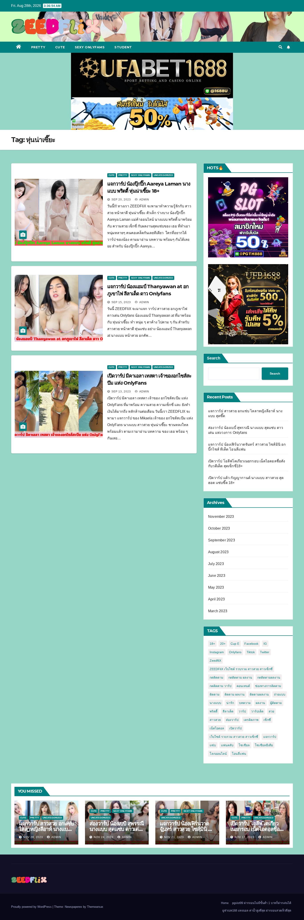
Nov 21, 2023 (174, 837)
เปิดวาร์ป (235, 728)
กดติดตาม (216, 677)
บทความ (245, 703)
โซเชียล (244, 745)
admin (144, 199)
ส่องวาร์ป (232, 720)
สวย (271, 711)
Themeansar (95, 906)
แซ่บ (213, 745)
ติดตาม (214, 694)
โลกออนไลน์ (218, 753)
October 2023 (219, 528)
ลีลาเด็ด (228, 711)
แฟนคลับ (227, 745)
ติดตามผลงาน (259, 694)
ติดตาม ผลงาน (235, 694)
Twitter (264, 652)
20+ (222, 643)
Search (213, 358)
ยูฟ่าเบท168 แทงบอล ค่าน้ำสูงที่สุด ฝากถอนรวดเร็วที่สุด (256, 910)
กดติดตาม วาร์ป (220, 686)
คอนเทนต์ (243, 686)
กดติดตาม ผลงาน (240, 677)
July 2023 (216, 564)
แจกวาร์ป (269, 736)
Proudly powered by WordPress (32, 906)
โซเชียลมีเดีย (264, 745)
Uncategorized (163, 175)
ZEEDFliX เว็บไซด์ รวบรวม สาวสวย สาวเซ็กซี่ (241, 669)
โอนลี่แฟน (239, 753)
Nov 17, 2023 (244, 837)
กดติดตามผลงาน (268, 677)
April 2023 (216, 599)
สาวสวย (215, 720)
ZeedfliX (215, 660)
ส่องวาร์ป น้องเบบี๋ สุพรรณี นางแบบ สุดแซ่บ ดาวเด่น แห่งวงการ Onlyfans (116, 829)
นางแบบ (215, 703)
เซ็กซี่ (267, 720)
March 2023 (217, 611)
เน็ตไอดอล (217, 728)
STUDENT (123, 47)
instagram (217, 652)
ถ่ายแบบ (279, 694)
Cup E (235, 643)
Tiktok (251, 652)
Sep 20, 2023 (121, 199)
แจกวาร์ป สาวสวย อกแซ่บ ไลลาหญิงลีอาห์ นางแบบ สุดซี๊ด (46, 829)
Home (225, 903)
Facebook (251, 643)
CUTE (60, 47)
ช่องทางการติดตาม (268, 686)
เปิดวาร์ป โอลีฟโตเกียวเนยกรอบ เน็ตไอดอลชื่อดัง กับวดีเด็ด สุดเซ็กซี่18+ (257, 829)
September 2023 (221, 540)
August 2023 (218, 552)
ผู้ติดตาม (276, 703)
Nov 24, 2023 (103, 837)
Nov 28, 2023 (33, 837)
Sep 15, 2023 (121, 302)
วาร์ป (242, 711)
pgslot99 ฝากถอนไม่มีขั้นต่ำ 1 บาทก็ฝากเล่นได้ (261, 903)
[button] (280, 47)
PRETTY (38, 47)
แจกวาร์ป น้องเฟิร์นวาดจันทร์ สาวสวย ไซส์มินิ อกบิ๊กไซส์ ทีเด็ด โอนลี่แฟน (187, 829)
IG (265, 643)
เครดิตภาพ (251, 720)
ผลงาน (260, 703)
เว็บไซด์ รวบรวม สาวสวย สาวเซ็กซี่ (234, 736)
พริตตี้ (213, 711)
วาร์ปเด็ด (257, 711)
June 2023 (216, 575)
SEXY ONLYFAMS (90, 47)
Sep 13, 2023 (121, 391)
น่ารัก (230, 703)
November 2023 (221, 516)
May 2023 (216, 587)
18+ (212, 643)
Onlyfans (235, 652)
